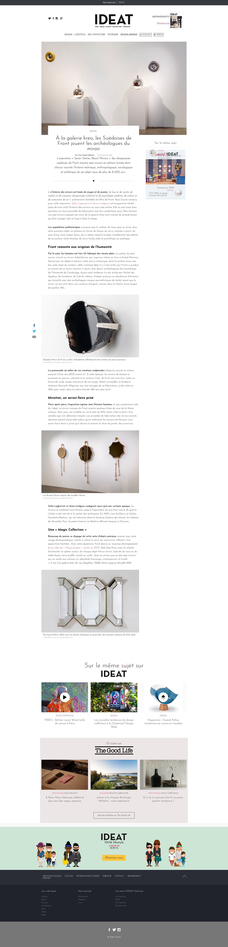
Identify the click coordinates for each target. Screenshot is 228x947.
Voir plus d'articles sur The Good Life (114, 815)
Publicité (107, 876)
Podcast (146, 35)
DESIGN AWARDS (128, 35)
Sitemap (47, 878)
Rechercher (61, 18)
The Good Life (109, 2)
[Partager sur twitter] (34, 331)
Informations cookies (87, 876)
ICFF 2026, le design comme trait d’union (158, 194)
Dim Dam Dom (121, 906)
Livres (80, 902)
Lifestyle (80, 35)
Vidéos (159, 35)
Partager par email (34, 337)
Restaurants (71, 793)
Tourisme (112, 35)
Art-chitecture (96, 35)
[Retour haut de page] (185, 876)
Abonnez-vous (114, 857)
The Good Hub (120, 902)
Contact (119, 876)
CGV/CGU (69, 876)
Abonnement (134, 876)
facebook (53, 18)
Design (68, 35)
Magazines (82, 899)
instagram (57, 18)
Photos (43, 915)
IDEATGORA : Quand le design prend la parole (160, 169)
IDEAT (122, 2)
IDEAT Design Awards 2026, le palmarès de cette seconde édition (169, 156)
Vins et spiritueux (169, 793)
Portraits (68, 716)
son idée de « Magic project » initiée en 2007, (75, 548)
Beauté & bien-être (119, 793)
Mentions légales (52, 876)
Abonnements (83, 896)
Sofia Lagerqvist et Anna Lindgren (90, 203)
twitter (49, 18)
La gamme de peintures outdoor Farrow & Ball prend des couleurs (168, 181)
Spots (43, 909)
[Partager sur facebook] (34, 325)
